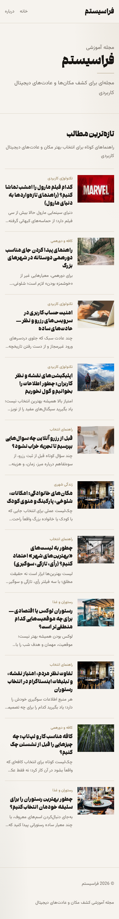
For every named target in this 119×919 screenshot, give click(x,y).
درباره (9, 11)
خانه (24, 11)
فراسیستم (99, 11)
